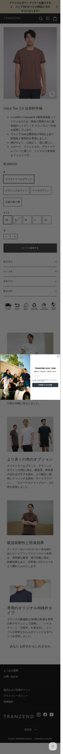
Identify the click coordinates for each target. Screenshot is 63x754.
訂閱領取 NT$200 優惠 (45, 384)
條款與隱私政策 (41, 380)
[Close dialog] (58, 356)
